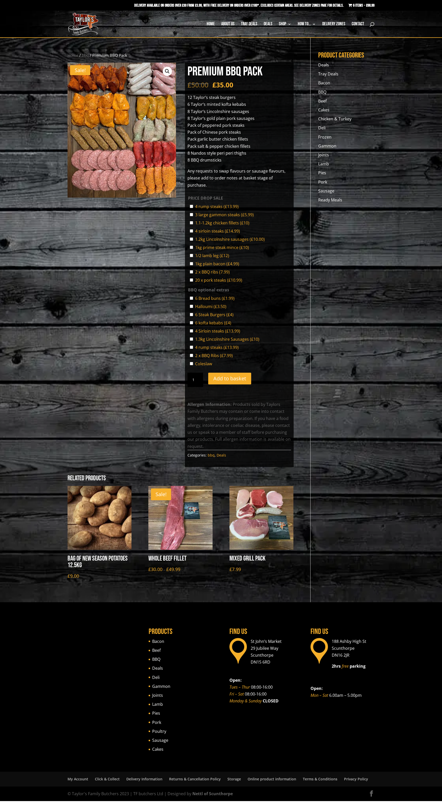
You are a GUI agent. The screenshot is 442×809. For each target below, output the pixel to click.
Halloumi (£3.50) (210, 306)
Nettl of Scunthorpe (212, 793)
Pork (322, 182)
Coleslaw (203, 364)
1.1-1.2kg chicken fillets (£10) (222, 223)
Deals (268, 24)
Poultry (159, 731)
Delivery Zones (333, 24)
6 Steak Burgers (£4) (214, 314)
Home (211, 24)
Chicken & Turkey (334, 119)
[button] (167, 71)
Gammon (327, 146)
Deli (322, 128)
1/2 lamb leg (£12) (212, 255)
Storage (234, 779)
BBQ (322, 92)
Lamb (323, 164)
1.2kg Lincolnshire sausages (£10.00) (230, 239)
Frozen (325, 137)
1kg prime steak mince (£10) (222, 247)
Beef (322, 101)
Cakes (323, 110)
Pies (322, 173)
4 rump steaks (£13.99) (217, 206)
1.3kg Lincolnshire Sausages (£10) (227, 339)
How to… (304, 24)
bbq (85, 55)
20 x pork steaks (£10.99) (218, 280)
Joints (323, 155)
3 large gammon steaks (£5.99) (224, 215)
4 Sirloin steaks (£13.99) (217, 331)
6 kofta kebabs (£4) (213, 323)
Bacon (324, 83)
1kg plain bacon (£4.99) (217, 264)
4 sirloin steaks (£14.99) (217, 231)
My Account (78, 779)
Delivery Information (144, 779)
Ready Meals (330, 200)
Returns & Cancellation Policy (195, 779)
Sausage (326, 191)
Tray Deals (249, 24)
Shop (282, 24)
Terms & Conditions (320, 779)
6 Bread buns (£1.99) (215, 298)
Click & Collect (107, 779)
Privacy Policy (356, 779)
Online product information (272, 779)
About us (228, 24)
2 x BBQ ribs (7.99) (212, 272)
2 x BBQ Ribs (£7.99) (214, 355)
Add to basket (229, 378)
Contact (358, 24)
